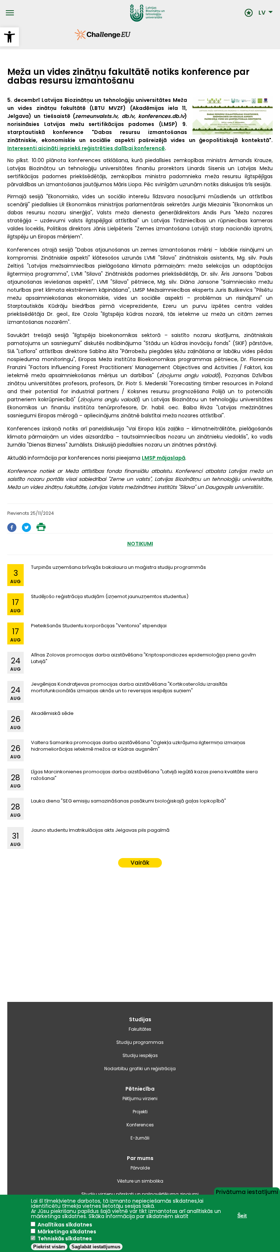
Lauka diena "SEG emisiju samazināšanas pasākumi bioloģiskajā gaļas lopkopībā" (128, 800)
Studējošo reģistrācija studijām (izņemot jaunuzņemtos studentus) (109, 596)
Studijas (140, 1019)
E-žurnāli (140, 1138)
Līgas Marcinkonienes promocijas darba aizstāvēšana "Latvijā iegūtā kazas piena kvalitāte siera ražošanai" (144, 775)
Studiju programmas (140, 1042)
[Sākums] (129, 13)
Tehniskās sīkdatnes (65, 1238)
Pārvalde (140, 1168)
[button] (9, 36)
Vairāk (140, 862)
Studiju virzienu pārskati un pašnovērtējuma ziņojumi (140, 1194)
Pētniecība (140, 1088)
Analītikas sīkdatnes (65, 1224)
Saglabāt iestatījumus (95, 1246)
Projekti (140, 1112)
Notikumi (140, 543)
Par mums (140, 1158)
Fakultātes (140, 1029)
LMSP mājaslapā (163, 458)
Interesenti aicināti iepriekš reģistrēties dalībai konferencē (86, 148)
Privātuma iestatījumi (247, 1191)
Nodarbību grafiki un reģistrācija (140, 1068)
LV (261, 13)
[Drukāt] (41, 529)
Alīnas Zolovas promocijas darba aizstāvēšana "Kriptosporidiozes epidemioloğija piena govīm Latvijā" (143, 658)
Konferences (140, 1125)
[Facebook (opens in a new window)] (11, 530)
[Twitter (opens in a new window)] (26, 530)
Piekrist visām (49, 1246)
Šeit (242, 1215)
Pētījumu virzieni (140, 1098)
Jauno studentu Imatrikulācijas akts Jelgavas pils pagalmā (100, 830)
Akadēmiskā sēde (52, 713)
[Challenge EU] (74, 38)
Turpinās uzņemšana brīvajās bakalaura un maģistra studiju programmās (118, 567)
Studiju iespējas (140, 1055)
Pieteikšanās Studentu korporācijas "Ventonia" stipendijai (99, 625)
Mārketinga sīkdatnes (67, 1231)
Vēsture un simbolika (140, 1181)
